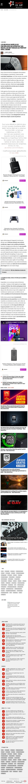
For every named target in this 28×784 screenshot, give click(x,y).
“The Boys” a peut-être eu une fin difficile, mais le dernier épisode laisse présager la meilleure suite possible (15, 684)
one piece (14, 582)
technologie (20, 590)
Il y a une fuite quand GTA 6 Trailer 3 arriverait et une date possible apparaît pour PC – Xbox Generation (15, 660)
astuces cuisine (20, 571)
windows (15, 592)
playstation (4, 586)
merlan (20, 580)
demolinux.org (16, 781)
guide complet (5, 577)
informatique (4, 579)
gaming (20, 575)
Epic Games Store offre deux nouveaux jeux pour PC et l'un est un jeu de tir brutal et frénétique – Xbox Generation (13, 429)
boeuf (3, 573)
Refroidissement (18, 588)
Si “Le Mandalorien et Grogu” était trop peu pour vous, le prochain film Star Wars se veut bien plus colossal (15, 677)
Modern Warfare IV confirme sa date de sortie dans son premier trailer (16, 681)
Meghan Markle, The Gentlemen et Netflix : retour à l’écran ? (17, 543)
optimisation (4, 584)
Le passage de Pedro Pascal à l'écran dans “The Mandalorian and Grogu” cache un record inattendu (16, 702)
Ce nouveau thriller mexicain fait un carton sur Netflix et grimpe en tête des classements (16, 560)
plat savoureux (21, 584)
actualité (7, 571)
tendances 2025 (5, 592)
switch (3, 590)
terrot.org (3, 781)
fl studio (10, 575)
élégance (3, 594)
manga (10, 580)
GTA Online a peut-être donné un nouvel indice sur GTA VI (15, 695)
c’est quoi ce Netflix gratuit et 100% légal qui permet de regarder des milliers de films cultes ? (15, 711)
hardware (18, 577)
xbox (21, 592)
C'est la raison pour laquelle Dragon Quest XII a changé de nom (15, 673)
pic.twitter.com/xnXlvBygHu (14, 148)
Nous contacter (24, 781)
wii (11, 592)
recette (3, 588)
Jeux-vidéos (4, 580)
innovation (11, 579)
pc (15, 584)
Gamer (15, 575)
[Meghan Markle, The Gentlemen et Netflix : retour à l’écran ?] (4, 544)
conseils (8, 573)
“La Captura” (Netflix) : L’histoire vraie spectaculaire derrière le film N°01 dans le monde (15, 727)
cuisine (13, 573)
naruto (24, 580)
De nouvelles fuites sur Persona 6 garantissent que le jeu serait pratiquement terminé (16, 688)
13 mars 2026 (14, 153)
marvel (15, 580)
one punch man (21, 582)
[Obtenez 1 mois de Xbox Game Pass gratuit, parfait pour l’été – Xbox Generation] (14, 440)
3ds (2, 571)
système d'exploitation (11, 590)
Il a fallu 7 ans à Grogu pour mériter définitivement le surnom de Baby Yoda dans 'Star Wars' (15, 691)
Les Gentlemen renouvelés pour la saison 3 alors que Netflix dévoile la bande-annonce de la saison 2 (16, 731)
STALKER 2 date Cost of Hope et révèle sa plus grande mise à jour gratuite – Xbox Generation (15, 648)
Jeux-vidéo (11, 387)
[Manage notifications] (25, 781)
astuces (12, 571)
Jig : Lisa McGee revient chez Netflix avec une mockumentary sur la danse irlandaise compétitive (17, 548)
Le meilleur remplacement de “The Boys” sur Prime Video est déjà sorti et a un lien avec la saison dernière (15, 670)
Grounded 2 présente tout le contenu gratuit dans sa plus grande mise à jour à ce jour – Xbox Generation (15, 656)
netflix (3, 582)
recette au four (10, 588)
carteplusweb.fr (9, 781)
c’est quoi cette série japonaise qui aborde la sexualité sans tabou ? (14, 741)
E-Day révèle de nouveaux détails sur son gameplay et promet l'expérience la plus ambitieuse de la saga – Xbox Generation (14, 513)
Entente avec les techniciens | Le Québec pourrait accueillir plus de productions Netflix (17, 554)
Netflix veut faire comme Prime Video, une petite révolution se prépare (15, 734)
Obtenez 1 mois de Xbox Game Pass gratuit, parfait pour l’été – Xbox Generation (13, 449)
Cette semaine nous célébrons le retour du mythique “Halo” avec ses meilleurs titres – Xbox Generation (15, 651)
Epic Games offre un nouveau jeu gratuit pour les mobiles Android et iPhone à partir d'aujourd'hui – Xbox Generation (13, 407)
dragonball (4, 575)
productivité (20, 586)
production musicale (12, 586)
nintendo (8, 582)
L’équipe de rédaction (10, 782)
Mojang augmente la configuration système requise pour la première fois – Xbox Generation (13, 491)
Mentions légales (19, 782)
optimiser (11, 584)
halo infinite (12, 577)
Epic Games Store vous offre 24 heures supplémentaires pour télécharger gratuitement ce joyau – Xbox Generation (13, 471)
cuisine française (20, 573)
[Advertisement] (14, 25)
